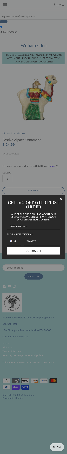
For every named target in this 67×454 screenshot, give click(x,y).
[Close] (61, 199)
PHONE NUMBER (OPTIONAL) (20, 234)
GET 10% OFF (33, 251)
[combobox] (14, 241)
